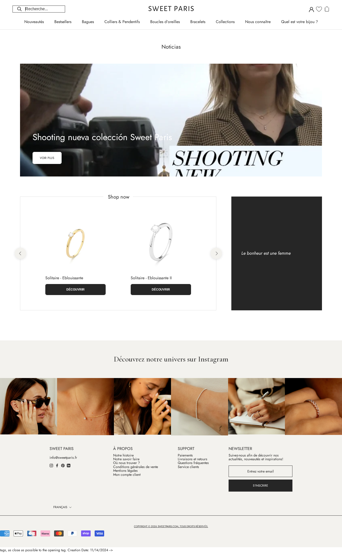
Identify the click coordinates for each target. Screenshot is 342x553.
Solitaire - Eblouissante (64, 278)
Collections (225, 22)
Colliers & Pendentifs (122, 22)
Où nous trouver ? (126, 463)
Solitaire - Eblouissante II (151, 278)
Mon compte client (126, 475)
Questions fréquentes (193, 463)
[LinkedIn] (68, 465)
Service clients (188, 467)
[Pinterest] (63, 465)
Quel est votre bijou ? (299, 22)
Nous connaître (258, 22)
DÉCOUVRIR (75, 289)
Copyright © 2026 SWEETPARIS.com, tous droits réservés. (171, 526)
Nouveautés (34, 22)
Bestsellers (62, 22)
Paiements (185, 455)
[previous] (20, 253)
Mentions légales (125, 471)
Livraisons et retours (192, 459)
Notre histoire (123, 455)
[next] (216, 253)
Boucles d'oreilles (165, 22)
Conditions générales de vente (135, 467)
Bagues (88, 22)
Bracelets (197, 22)
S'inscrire (260, 485)
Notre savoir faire (126, 459)
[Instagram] (51, 465)
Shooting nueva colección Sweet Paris (102, 137)
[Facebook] (57, 465)
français (60, 507)
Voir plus (47, 158)
